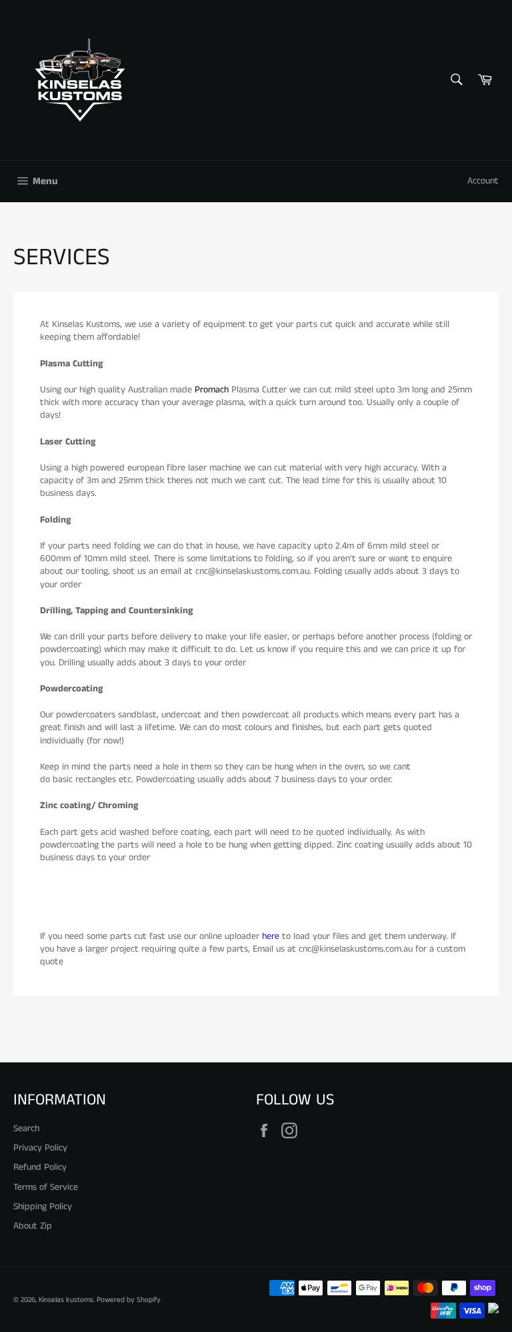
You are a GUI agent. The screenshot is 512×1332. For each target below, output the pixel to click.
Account (483, 181)
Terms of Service (45, 1187)
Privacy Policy (40, 1147)
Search (26, 1128)
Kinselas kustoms (66, 1300)
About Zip (32, 1226)
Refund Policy (40, 1167)
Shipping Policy (42, 1206)
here (270, 936)
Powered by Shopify (129, 1300)
